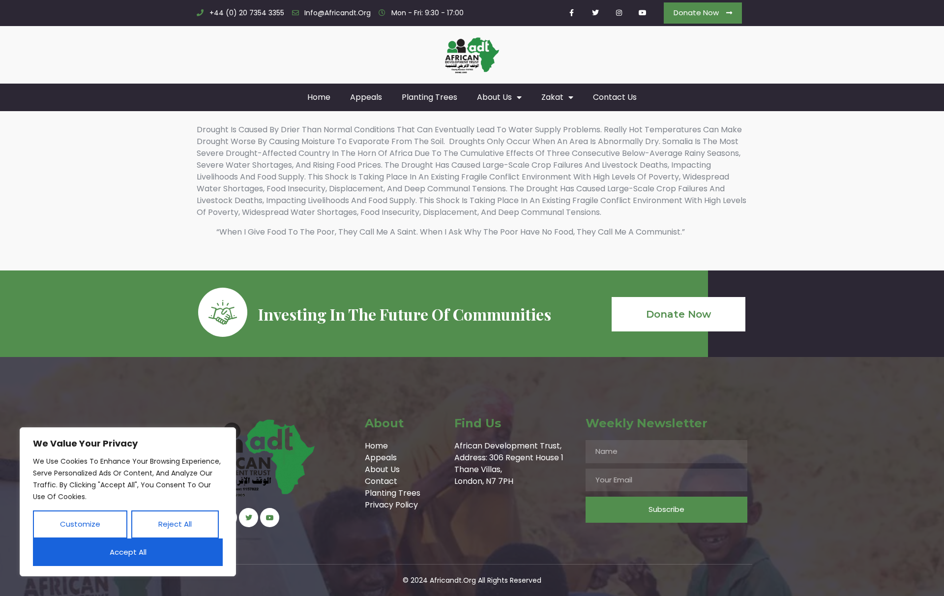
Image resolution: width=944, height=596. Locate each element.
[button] (703, 13)
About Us (494, 97)
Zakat (552, 97)
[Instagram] (618, 13)
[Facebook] (571, 13)
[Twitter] (595, 13)
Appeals (366, 97)
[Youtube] (642, 13)
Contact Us (615, 97)
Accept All (128, 552)
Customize (80, 524)
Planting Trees (429, 97)
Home (318, 97)
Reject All (175, 524)
